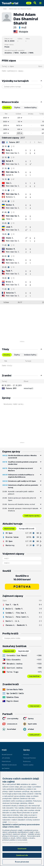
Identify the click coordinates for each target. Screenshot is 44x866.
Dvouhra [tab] (7, 107)
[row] (22, 118)
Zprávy (31, 718)
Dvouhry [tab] (7, 355)
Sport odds (32, 724)
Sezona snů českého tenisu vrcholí (21, 504)
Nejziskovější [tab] (9, 651)
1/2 (19, 121)
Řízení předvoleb (22, 862)
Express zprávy (28, 765)
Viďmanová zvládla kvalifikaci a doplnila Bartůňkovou (21, 476)
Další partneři (34, 735)
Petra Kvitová (6, 761)
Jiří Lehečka (6, 758)
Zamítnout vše (22, 855)
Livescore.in (12, 724)
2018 (5, 129)
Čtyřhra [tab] (17, 107)
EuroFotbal (11, 729)
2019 (5, 125)
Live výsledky (12, 718)
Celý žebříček (34, 676)
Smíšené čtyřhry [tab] (30, 107)
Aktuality (26, 754)
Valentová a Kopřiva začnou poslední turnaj (23, 486)
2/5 (18, 118)
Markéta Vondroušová (9, 765)
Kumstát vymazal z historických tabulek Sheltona (23, 509)
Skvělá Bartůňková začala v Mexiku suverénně (22, 456)
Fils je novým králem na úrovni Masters (20, 469)
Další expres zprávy (32, 516)
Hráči (5, 9)
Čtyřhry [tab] (17, 355)
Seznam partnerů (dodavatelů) (15, 842)
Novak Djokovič (7, 754)
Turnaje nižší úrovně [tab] (26, 529)
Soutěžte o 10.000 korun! (22, 577)
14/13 (18, 125)
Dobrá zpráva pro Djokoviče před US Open (22, 499)
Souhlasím (22, 849)
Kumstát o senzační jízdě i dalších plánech (21, 492)
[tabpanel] (22, 208)
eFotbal (31, 729)
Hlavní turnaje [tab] (9, 529)
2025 (5, 118)
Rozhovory (27, 761)
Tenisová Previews (29, 758)
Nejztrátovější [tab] (23, 651)
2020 (5, 121)
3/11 (18, 133)
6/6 (18, 129)
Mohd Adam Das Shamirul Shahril (20, 9)
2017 (5, 133)
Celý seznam (34, 706)
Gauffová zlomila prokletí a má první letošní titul (22, 463)
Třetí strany (12, 822)
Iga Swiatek (5, 768)
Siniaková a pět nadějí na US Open (22, 481)
